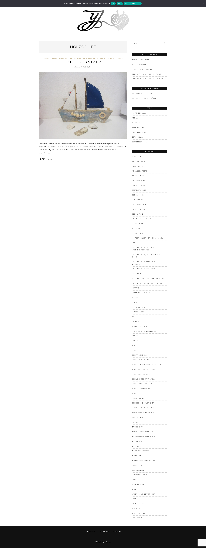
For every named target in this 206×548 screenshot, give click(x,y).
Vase (134, 480)
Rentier (135, 336)
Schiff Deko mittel (101, 58)
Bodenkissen (138, 195)
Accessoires (138, 156)
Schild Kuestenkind (141, 388)
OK (113, 4)
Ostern (135, 321)
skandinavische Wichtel (143, 412)
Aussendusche (139, 176)
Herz (134, 243)
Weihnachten (138, 484)
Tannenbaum (138, 427)
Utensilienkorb (139, 475)
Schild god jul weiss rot (143, 374)
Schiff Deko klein (84, 58)
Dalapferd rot (139, 204)
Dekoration (48, 58)
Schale (135, 350)
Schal (135, 345)
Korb (134, 302)
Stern (135, 422)
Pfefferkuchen (139, 326)
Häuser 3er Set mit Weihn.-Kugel (147, 238)
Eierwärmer (138, 224)
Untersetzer (138, 470)
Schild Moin (137, 393)
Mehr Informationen (133, 4)
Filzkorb (136, 228)
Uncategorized (117, 58)
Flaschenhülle (139, 233)
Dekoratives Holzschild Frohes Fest (149, 79)
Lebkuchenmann (139, 307)
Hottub (135, 288)
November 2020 (139, 132)
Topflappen (137, 456)
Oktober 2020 (138, 137)
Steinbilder (137, 417)
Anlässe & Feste (139, 171)
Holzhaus (136, 274)
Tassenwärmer (139, 441)
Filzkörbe (147, 94)
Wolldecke (137, 518)
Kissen (135, 297)
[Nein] (203, 3)
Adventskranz (139, 161)
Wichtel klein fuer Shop (143, 494)
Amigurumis (137, 166)
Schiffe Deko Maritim (83, 62)
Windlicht (136, 508)
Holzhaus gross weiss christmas (148, 283)
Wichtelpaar (138, 503)
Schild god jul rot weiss (143, 369)
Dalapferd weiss (140, 209)
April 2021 (136, 118)
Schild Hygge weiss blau (143, 384)
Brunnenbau (138, 200)
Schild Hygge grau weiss (143, 379)
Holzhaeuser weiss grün (144, 269)
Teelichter (137, 446)
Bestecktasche (139, 190)
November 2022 (139, 113)
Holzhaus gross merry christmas (148, 278)
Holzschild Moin (139, 64)
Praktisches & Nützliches (65, 58)
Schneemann (138, 398)
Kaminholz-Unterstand (143, 293)
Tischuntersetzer (140, 451)
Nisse (134, 317)
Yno (138, 94)
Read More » (46, 159)
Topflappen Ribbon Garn (143, 460)
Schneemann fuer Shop (143, 403)
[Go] (165, 43)
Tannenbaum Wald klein (143, 436)
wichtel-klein (138, 499)
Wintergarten (139, 513)
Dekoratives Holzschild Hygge (146, 74)
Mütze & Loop (138, 312)
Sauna (135, 341)
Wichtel (135, 489)
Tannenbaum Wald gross (144, 432)
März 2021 (137, 123)
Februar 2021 (138, 127)
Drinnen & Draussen (141, 219)
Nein (120, 4)
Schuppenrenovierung (143, 408)
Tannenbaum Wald (140, 60)
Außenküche (138, 180)
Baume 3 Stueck (139, 185)
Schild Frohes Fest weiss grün (146, 364)
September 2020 (139, 142)
